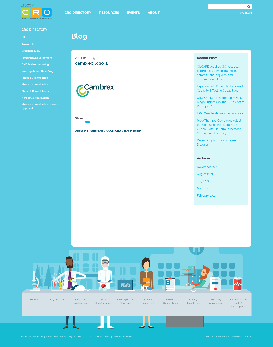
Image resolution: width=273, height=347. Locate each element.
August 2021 (205, 174)
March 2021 (204, 188)
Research (28, 44)
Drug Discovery (31, 50)
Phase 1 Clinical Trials (35, 77)
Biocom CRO (36, 11)
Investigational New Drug (37, 71)
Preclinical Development (37, 57)
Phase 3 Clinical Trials (35, 91)
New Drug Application (35, 97)
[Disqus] (131, 191)
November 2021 (207, 167)
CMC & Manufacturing (35, 64)
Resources (109, 13)
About (154, 13)
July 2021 (203, 181)
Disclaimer (237, 336)
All (23, 37)
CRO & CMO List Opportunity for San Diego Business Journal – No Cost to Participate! (221, 102)
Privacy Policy (222, 336)
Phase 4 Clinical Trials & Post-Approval (238, 303)
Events (133, 13)
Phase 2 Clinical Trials (35, 84)
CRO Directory (78, 13)
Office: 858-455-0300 (99, 336)
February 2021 (206, 195)
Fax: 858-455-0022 (123, 336)
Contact (246, 13)
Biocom (209, 336)
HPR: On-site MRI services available (220, 113)
